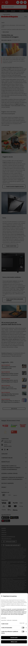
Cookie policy (14, 620)
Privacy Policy (3, 620)
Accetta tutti (14, 637)
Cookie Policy (3, 617)
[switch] (22, 627)
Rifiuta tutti (14, 642)
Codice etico (9, 620)
